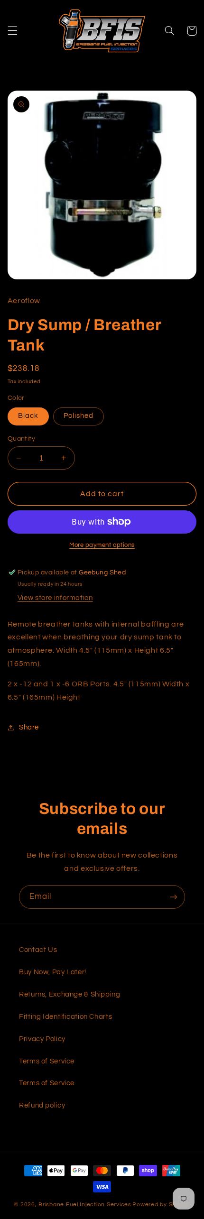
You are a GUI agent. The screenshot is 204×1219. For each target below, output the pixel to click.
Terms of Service (46, 1061)
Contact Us (38, 949)
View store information (55, 597)
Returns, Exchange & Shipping (70, 994)
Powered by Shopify (161, 1204)
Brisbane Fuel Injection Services (84, 1204)
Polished (78, 415)
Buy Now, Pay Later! (52, 972)
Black (28, 415)
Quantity (21, 438)
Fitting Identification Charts (65, 1016)
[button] (12, 31)
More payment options (102, 545)
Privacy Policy (42, 1039)
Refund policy (42, 1105)
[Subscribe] (174, 896)
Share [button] (29, 727)
